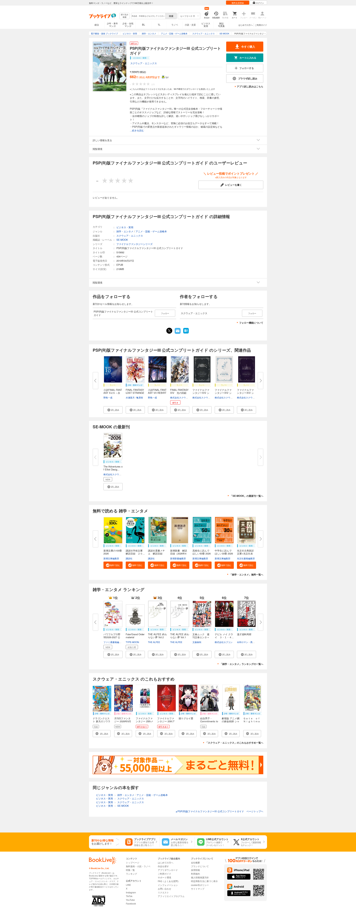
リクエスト (163, 892)
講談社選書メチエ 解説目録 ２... (156, 553)
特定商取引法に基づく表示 (204, 881)
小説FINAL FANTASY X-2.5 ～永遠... (112, 393)
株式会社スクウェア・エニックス (187, 397)
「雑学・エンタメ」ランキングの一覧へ (241, 664)
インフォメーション (168, 884)
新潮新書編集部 (178, 558)
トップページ (132, 862)
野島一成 (107, 397)
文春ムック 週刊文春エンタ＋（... (200, 637)
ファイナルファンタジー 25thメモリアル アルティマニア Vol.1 (144, 723)
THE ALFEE (154, 642)
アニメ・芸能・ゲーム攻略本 (151, 231)
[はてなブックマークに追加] (186, 333)
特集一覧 (130, 869)
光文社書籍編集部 (246, 558)
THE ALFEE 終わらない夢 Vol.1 (179, 635)
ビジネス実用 (205, 24)
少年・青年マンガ (112, 24)
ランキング (131, 873)
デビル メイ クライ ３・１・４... (224, 635)
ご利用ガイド (261, 24)
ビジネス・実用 (124, 227)
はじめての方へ (245, 24)
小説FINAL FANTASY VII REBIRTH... (157, 393)
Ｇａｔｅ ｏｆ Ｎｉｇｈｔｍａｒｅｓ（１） (253, 721)
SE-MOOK (122, 239)
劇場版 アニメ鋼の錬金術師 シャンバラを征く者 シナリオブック (230, 723)
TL (159, 24)
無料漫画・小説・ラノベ (138, 866)
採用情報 (195, 869)
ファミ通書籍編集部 (113, 642)
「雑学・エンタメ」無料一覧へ (246, 574)
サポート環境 (164, 877)
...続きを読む (137, 130)
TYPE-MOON (132, 642)
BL (143, 24)
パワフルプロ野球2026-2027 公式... (111, 637)
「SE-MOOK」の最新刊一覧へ (246, 496)
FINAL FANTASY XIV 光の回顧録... (179, 393)
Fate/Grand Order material (135, 635)
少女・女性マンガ (128, 24)
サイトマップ (197, 888)
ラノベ (174, 24)
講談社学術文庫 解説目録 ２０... (135, 552)
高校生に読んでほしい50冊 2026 (201, 552)
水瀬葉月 (130, 397)
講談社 (129, 558)
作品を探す (163, 866)
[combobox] (148, 16)
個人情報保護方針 (200, 877)
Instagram (131, 892)
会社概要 (195, 862)
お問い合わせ (164, 888)
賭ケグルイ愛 (186, 718)
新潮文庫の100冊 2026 (112, 552)
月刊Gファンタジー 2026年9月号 (122, 721)
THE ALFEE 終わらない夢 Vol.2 (157, 635)
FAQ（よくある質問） (169, 881)
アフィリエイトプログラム (171, 896)
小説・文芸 (190, 24)
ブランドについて (200, 866)
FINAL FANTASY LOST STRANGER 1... (135, 393)
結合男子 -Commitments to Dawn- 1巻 (209, 721)
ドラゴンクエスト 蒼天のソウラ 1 (101, 721)
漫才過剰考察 (244, 634)
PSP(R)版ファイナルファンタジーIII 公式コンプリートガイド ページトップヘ (219, 811)
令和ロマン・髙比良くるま (250, 642)
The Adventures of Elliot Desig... (113, 468)
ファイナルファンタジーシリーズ (134, 244)
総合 (97, 24)
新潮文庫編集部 (111, 558)
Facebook (131, 903)
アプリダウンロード (168, 869)
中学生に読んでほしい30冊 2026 (224, 552)
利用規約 (195, 873)
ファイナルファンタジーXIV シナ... (200, 393)
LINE (128, 884)
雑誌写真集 (221, 24)
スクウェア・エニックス (143, 63)
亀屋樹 (139, 397)
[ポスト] (169, 331)
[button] (113, 409)
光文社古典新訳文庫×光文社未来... (245, 553)
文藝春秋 (196, 642)
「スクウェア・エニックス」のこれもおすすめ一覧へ (234, 742)
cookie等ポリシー (200, 884)
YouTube (130, 899)
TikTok (129, 896)
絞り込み (124, 16)
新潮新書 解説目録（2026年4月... (178, 553)
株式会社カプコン (224, 642)
